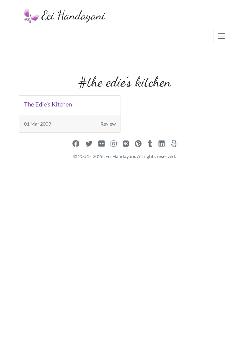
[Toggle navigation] (221, 36)
